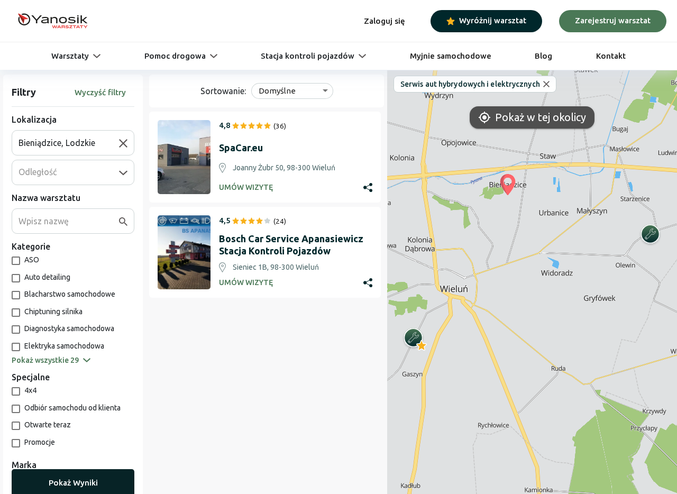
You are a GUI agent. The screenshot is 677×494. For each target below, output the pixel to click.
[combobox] (69, 143)
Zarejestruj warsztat (613, 20)
